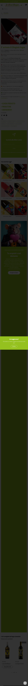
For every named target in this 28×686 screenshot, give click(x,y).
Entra (14, 346)
